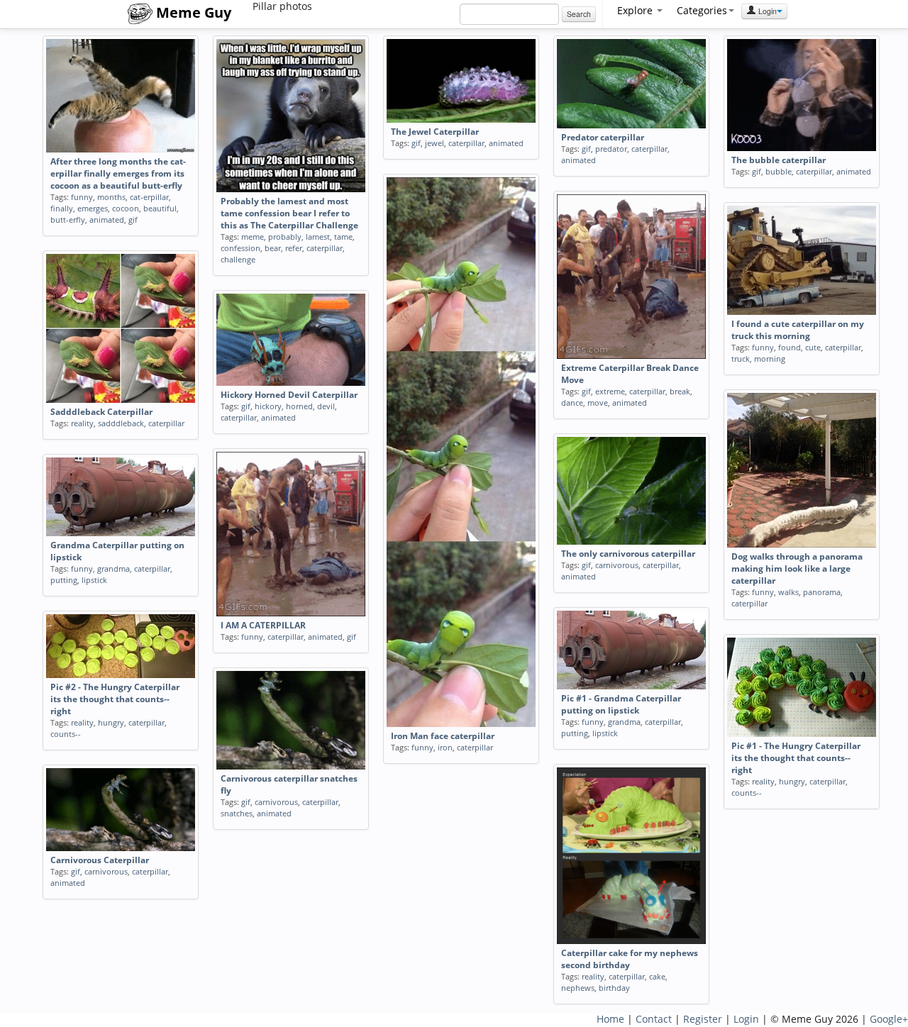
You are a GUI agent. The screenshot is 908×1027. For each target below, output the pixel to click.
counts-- (65, 733)
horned (299, 406)
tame (343, 236)
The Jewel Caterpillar (435, 131)
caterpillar (324, 248)
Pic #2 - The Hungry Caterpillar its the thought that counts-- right (114, 699)
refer (293, 248)
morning (769, 358)
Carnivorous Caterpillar (99, 860)
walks (788, 592)
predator (611, 148)
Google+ (889, 1019)
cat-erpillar (149, 196)
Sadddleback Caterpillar (101, 411)
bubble (778, 171)
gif (133, 219)
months (111, 196)
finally (61, 208)
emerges (92, 208)
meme (252, 236)
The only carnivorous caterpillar (628, 553)
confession (240, 248)
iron (445, 747)
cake (657, 976)
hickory (268, 406)
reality (82, 423)
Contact (654, 1019)
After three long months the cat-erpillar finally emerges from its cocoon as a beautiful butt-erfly (118, 173)
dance (572, 402)
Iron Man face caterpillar (442, 736)
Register (702, 1019)
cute (813, 347)
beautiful (160, 208)
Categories (702, 10)
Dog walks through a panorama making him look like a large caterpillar (797, 568)
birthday (614, 987)
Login (766, 11)
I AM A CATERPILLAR (263, 625)
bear (273, 248)
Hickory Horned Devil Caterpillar (289, 394)
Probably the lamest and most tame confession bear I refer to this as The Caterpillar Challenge (289, 213)
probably (284, 236)
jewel (434, 143)
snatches (237, 813)
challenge (238, 259)
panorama (822, 592)
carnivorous (616, 565)
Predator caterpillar (602, 137)
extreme (610, 391)
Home (610, 1019)
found (789, 347)
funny (82, 196)
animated (106, 219)
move (597, 402)
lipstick (94, 579)
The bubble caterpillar (778, 160)
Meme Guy (192, 12)
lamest (318, 236)
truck (740, 358)
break (680, 391)
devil (326, 406)
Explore (636, 10)
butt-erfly (67, 219)
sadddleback (121, 423)
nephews (577, 987)
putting (63, 579)
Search (579, 14)
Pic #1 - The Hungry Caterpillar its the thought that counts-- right (795, 757)
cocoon (125, 208)
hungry (111, 722)
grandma (113, 568)
